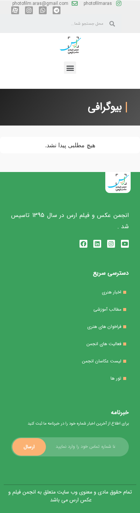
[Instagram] (29, 10)
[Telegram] (56, 10)
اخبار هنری (111, 292)
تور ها (116, 378)
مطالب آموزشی (107, 309)
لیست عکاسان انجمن (101, 361)
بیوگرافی (105, 107)
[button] (70, 67)
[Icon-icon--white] (15, 10)
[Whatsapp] (43, 10)
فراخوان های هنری (104, 326)
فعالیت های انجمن (104, 343)
